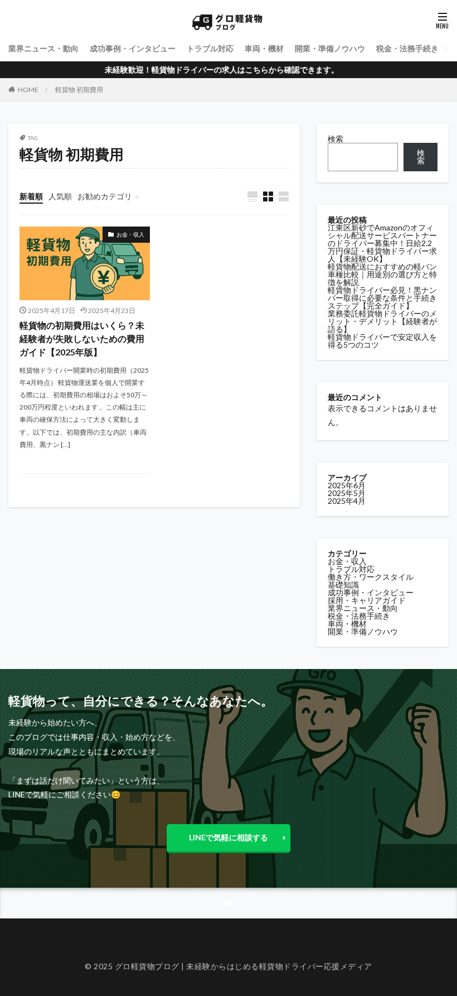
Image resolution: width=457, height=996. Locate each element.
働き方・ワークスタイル (371, 576)
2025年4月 (347, 501)
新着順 (31, 196)
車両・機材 (264, 48)
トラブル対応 (210, 48)
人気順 (60, 196)
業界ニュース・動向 (43, 48)
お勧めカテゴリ (104, 196)
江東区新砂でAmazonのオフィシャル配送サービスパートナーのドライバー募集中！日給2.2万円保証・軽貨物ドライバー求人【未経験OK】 (382, 243)
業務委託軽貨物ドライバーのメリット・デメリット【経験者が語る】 (382, 321)
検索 (335, 138)
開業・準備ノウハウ (330, 48)
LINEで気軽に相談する (228, 837)
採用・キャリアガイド (367, 600)
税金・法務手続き (407, 48)
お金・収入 (130, 234)
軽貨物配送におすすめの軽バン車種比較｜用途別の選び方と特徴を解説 (382, 274)
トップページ (43, 944)
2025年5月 (347, 493)
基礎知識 (343, 584)
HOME (28, 89)
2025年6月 (347, 485)
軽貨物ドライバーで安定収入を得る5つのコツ (382, 340)
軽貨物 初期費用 (79, 89)
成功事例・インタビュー (133, 48)
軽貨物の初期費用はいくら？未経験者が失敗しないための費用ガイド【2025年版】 (82, 338)
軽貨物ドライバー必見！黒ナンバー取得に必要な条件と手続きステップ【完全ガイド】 (382, 297)
